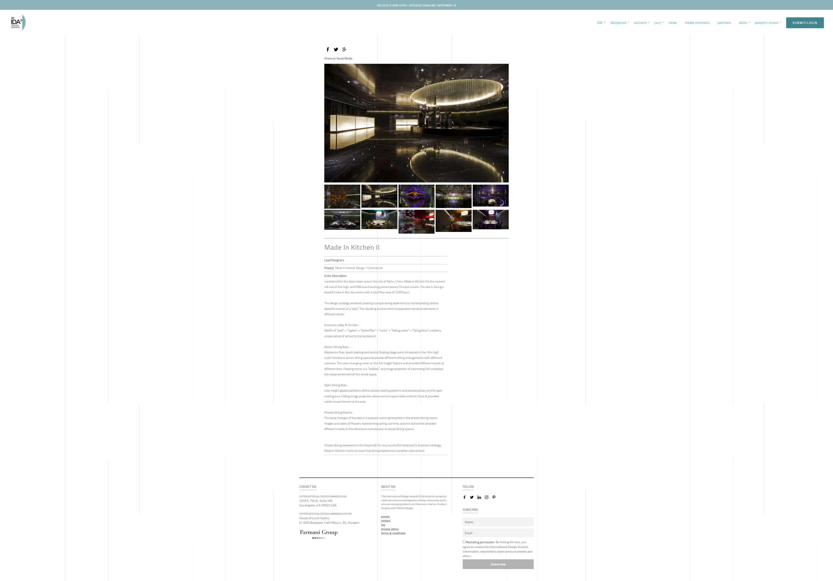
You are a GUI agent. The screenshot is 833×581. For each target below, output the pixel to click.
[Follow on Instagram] (488, 497)
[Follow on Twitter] (473, 497)
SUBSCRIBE (470, 509)
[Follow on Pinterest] (495, 497)
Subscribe (498, 564)
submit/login (805, 23)
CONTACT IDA (307, 486)
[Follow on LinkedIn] (480, 497)
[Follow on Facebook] (466, 497)
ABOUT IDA (388, 486)
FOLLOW (468, 486)
